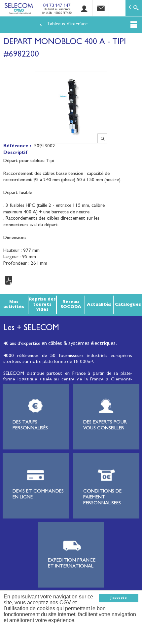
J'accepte (118, 598)
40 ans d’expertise (21, 344)
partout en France (66, 374)
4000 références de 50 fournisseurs (43, 356)
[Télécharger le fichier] (71, 280)
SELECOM (15, 374)
